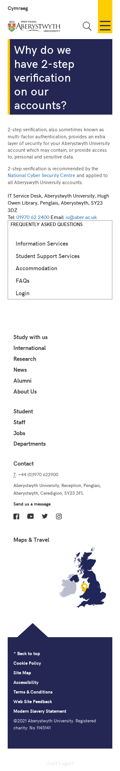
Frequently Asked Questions (47, 224)
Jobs (19, 432)
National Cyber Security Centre (41, 175)
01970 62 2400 (32, 216)
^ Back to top (26, 653)
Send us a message (32, 504)
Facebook (16, 516)
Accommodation (36, 268)
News (20, 369)
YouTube (30, 516)
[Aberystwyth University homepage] (34, 27)
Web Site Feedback (32, 701)
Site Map (22, 673)
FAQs (22, 280)
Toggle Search (87, 26)
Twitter (45, 516)
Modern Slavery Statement (39, 711)
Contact (23, 463)
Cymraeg (18, 7)
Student (23, 411)
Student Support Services (48, 256)
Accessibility (25, 682)
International (29, 347)
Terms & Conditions (32, 692)
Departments (29, 443)
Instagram (59, 516)
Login (22, 293)
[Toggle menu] (105, 16)
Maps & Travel (31, 539)
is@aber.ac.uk (81, 216)
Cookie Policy (27, 663)
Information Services (42, 243)
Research (24, 358)
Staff (19, 422)
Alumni (22, 380)
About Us (25, 391)
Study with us (30, 336)
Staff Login (59, 763)
